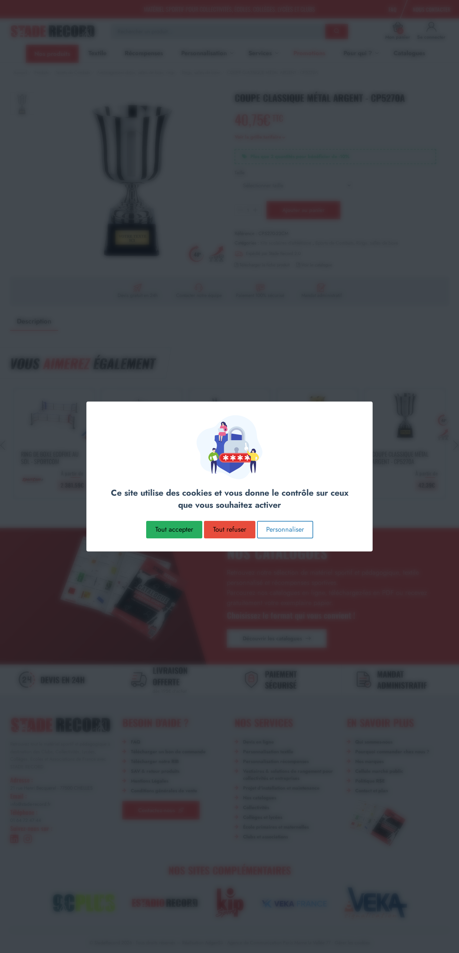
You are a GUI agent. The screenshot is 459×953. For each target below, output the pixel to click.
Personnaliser (285, 529)
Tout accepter (174, 529)
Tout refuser (229, 529)
